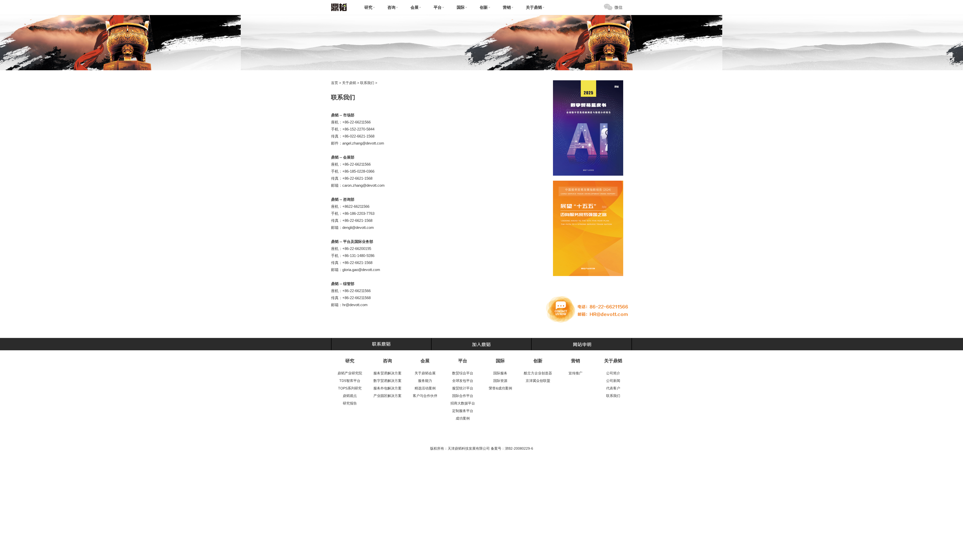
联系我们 (367, 83)
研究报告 (350, 403)
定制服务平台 (462, 411)
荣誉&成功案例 (500, 388)
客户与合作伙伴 (425, 396)
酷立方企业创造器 (538, 373)
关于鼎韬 (349, 83)
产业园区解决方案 (387, 396)
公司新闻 (613, 381)
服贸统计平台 (462, 388)
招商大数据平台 (462, 403)
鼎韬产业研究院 (350, 373)
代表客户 (613, 388)
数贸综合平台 (462, 373)
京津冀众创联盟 (538, 381)
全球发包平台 (462, 381)
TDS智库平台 (349, 381)
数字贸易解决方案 (387, 381)
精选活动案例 (425, 388)
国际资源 (500, 381)
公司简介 (613, 373)
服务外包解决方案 (387, 388)
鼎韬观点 (350, 396)
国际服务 (500, 373)
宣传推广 (576, 373)
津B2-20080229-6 (519, 448)
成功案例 (463, 418)
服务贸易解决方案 (387, 373)
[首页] (339, 7)
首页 (334, 83)
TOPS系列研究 (350, 388)
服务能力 (425, 381)
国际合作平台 (462, 396)
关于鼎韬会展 (425, 373)
